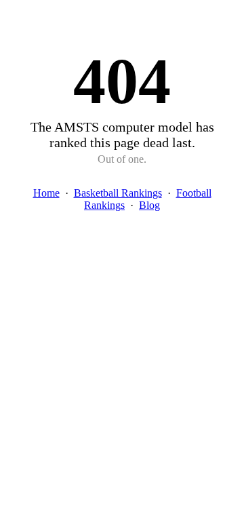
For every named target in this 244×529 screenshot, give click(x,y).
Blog (149, 205)
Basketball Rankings (118, 193)
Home (46, 193)
